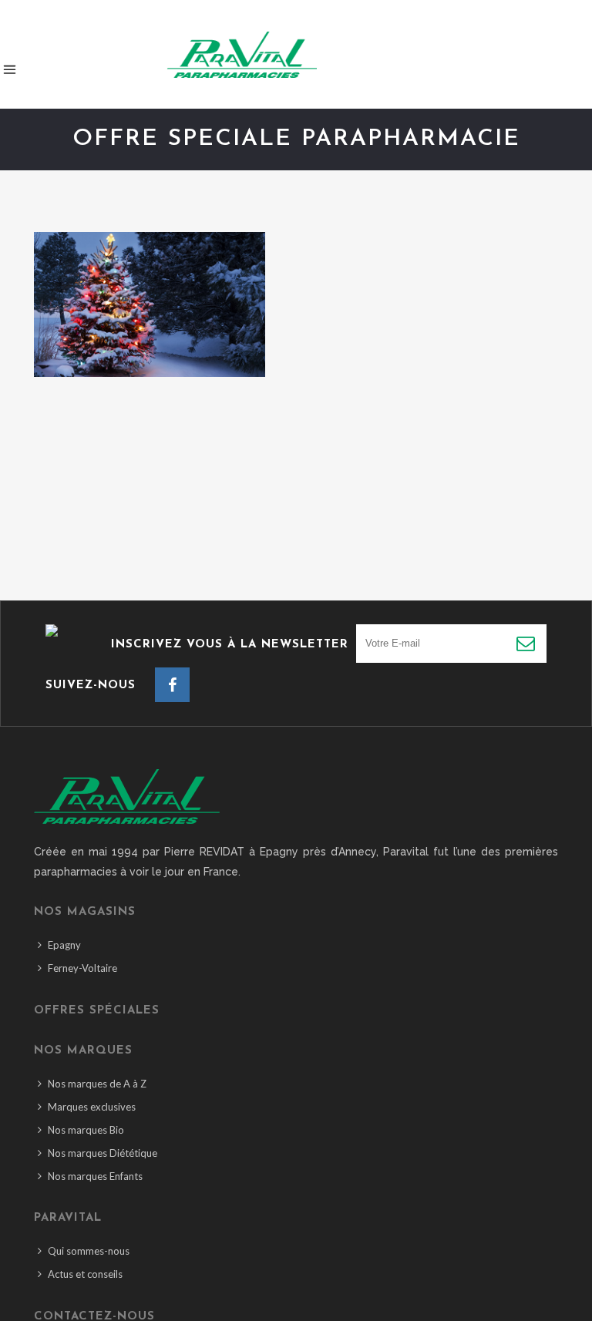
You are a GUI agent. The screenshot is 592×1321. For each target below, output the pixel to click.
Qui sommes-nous (89, 1251)
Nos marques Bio (86, 1130)
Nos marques (83, 1051)
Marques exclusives (92, 1107)
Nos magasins (85, 912)
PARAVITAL (68, 1218)
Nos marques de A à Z (97, 1083)
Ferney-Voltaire (82, 968)
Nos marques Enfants (95, 1176)
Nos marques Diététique (102, 1153)
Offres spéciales (97, 1011)
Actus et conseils (85, 1274)
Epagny (64, 945)
